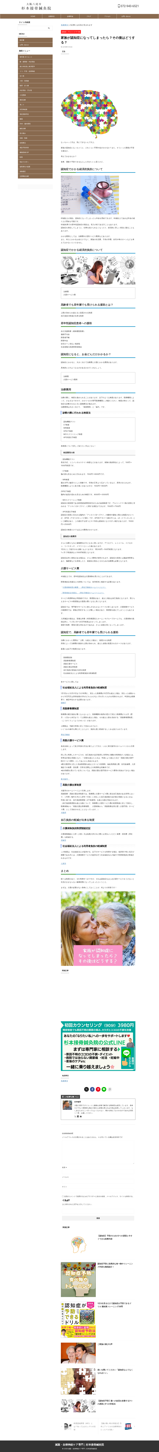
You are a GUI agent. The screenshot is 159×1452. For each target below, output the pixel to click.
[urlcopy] (109, 1089)
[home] (81, 1117)
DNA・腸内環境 (25, 124)
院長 (21, 157)
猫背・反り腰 (24, 85)
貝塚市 (63, 840)
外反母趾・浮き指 (26, 90)
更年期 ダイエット (26, 57)
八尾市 (63, 863)
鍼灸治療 (23, 128)
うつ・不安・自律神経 (27, 71)
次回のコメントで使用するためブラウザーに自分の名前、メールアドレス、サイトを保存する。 (99, 1196)
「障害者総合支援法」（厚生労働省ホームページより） (83, 593)
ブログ (88, 16)
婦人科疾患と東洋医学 (27, 66)
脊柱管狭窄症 (24, 114)
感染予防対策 (24, 147)
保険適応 (23, 171)
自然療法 (23, 143)
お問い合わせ (126, 16)
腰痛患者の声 (24, 152)
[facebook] (92, 1089)
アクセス (107, 16)
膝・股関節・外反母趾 (27, 62)
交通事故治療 (24, 176)
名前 (64, 1167)
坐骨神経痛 (23, 109)
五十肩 (22, 76)
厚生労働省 (65, 735)
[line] (104, 1089)
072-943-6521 (129, 6)
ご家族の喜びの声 (105, 1344)
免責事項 (64, 25)
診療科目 (52, 16)
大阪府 (63, 812)
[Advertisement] (98, 71)
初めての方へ (24, 162)
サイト (64, 1187)
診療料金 (70, 16)
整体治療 (23, 100)
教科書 (22, 40)
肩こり (22, 105)
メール (65, 1177)
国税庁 (63, 703)
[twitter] (86, 1089)
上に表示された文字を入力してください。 (77, 1204)
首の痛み (23, 133)
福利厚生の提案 (25, 167)
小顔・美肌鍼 (24, 81)
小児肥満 (23, 95)
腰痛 (21, 119)
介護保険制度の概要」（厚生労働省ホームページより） (84, 587)
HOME (33, 16)
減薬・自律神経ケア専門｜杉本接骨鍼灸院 (79, 1444)
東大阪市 (65, 779)
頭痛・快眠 (23, 138)
